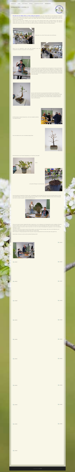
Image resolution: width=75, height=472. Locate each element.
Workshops (48, 3)
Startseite (13, 3)
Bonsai (31, 3)
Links (19, 3)
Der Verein (24, 3)
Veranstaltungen (38, 3)
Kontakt (40, 468)
